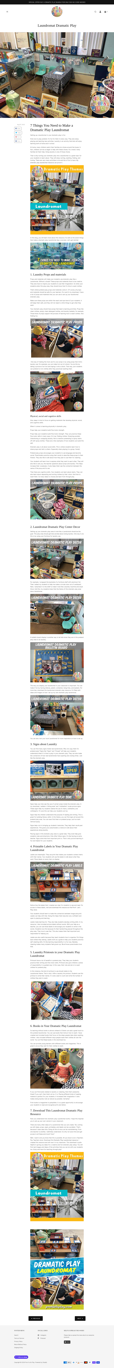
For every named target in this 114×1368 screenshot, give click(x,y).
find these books (46, 1040)
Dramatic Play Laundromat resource (66, 1140)
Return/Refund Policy (20, 1344)
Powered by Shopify (41, 1362)
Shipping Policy (18, 1347)
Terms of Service (19, 1338)
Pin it (68, 1342)
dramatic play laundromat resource (42, 162)
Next (79, 1318)
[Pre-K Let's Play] (57, 11)
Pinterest (43, 1338)
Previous (36, 1318)
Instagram (43, 1335)
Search (16, 1335)
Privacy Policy (18, 1341)
